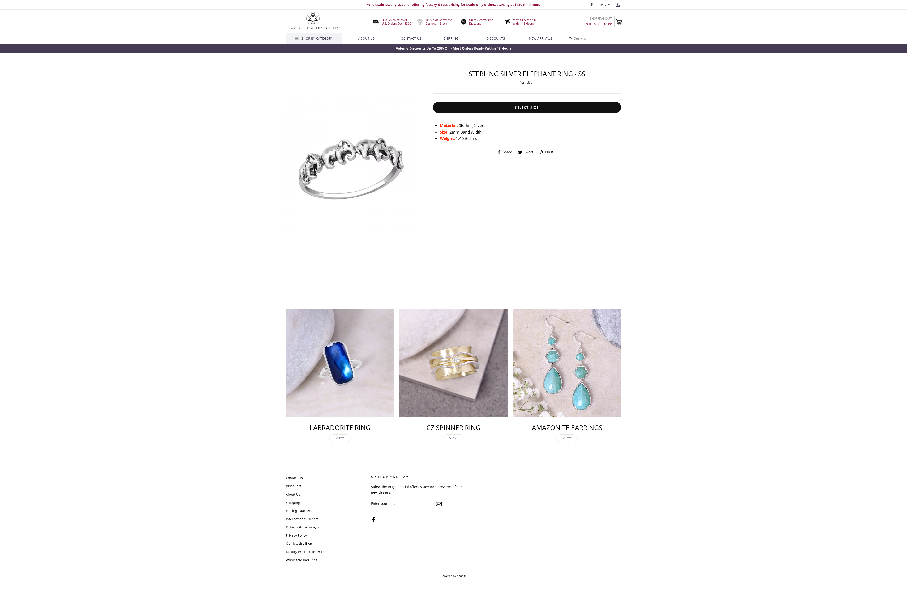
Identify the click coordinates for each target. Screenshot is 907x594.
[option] (453, 48)
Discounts (495, 38)
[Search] (570, 39)
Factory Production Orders (306, 551)
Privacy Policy (296, 535)
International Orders (302, 519)
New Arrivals (540, 38)
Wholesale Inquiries (301, 560)
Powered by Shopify (453, 575)
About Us (366, 38)
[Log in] (618, 4)
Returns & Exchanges (302, 527)
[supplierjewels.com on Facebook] (374, 519)
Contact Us (411, 38)
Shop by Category (317, 38)
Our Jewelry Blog (299, 543)
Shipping (451, 38)
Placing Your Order (301, 510)
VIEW (340, 438)
